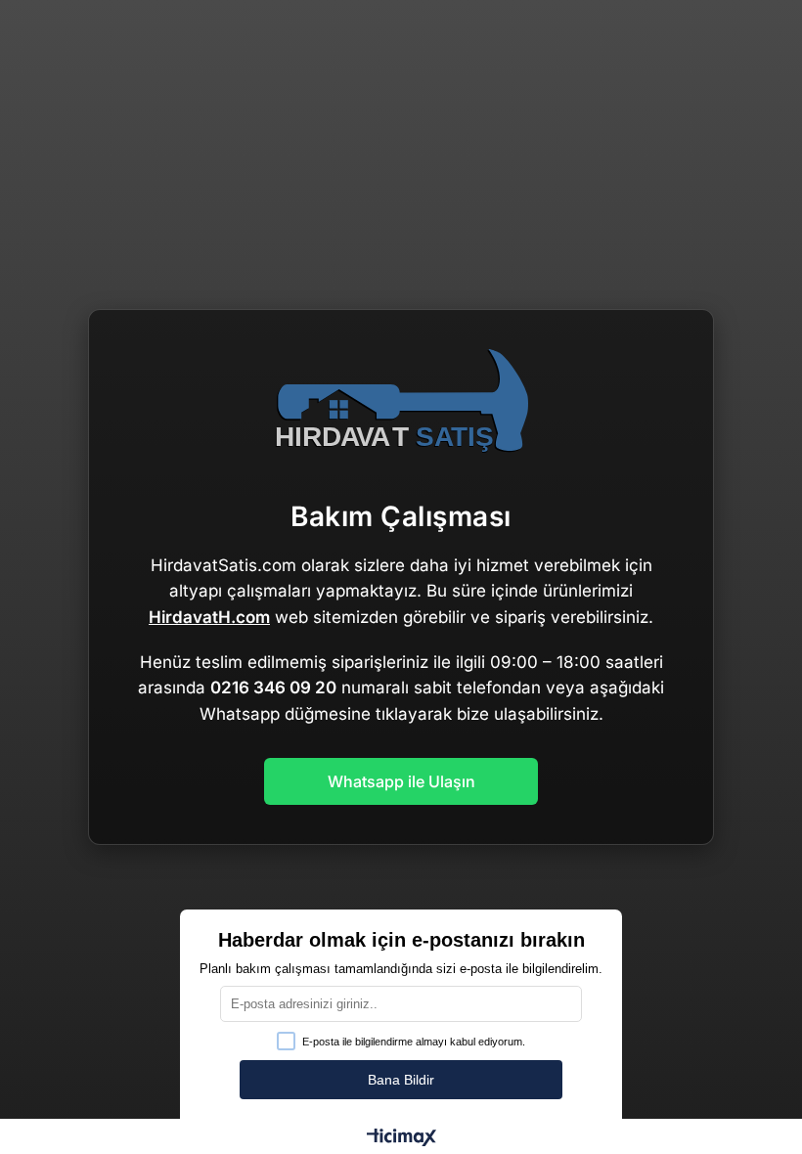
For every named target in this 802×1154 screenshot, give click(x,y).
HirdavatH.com (209, 617)
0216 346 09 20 (273, 687)
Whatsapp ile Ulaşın (401, 781)
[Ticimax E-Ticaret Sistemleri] (401, 1139)
